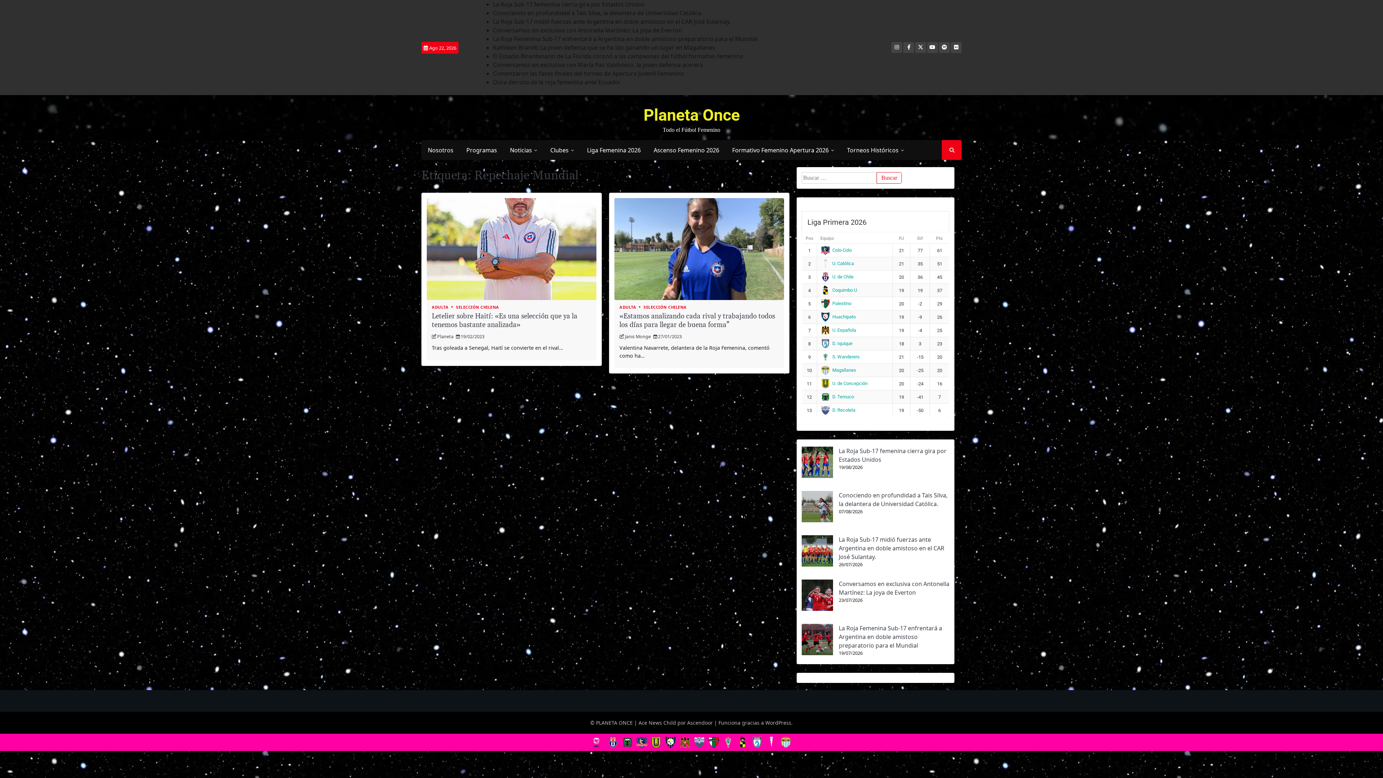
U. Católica (843, 263)
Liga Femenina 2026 (614, 150)
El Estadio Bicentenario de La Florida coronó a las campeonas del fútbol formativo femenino (618, 56)
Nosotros (440, 150)
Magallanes (844, 370)
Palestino (841, 303)
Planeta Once (692, 115)
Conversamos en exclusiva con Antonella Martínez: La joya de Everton (587, 30)
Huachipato (844, 316)
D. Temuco (843, 396)
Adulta (440, 307)
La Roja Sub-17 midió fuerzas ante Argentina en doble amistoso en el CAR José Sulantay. (612, 22)
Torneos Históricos (873, 150)
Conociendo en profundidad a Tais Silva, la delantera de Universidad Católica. (598, 13)
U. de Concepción (850, 383)
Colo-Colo (842, 250)
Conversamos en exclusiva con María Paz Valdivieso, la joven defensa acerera (598, 65)
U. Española (844, 330)
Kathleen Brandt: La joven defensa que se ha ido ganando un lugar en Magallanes (604, 48)
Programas (481, 150)
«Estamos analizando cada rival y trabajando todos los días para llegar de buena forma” (697, 321)
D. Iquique (842, 343)
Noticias (521, 150)
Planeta (445, 336)
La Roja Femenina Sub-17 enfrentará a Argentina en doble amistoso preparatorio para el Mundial (625, 39)
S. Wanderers (846, 356)
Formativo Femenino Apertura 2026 (780, 150)
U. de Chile (843, 277)
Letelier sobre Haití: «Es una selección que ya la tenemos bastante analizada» (504, 321)
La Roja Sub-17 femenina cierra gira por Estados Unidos (569, 4)
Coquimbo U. (845, 290)
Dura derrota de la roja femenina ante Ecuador (557, 82)
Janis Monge (638, 336)
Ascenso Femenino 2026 (686, 150)
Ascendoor (700, 722)
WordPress (778, 722)
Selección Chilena (477, 307)
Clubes (559, 150)
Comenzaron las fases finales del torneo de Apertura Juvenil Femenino (588, 73)
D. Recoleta (843, 410)
